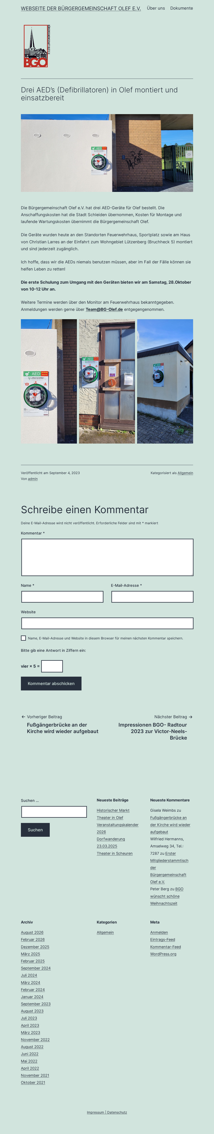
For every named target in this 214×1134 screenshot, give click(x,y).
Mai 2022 (29, 1061)
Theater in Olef (110, 817)
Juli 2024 (29, 975)
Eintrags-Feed (162, 939)
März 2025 (30, 954)
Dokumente (181, 8)
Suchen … (30, 800)
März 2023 (30, 1032)
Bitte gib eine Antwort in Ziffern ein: (53, 650)
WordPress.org (163, 954)
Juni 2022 (29, 1054)
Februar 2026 (33, 939)
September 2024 (36, 968)
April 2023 (30, 1025)
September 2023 (36, 1004)
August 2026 (32, 932)
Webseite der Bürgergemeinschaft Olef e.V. (81, 8)
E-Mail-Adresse (126, 585)
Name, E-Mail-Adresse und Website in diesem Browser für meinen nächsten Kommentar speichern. (105, 638)
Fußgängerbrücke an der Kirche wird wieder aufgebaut (170, 824)
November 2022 (35, 1039)
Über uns (156, 8)
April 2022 (30, 1068)
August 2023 (32, 1011)
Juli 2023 (29, 1018)
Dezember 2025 (35, 947)
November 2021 (35, 1075)
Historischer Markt (113, 810)
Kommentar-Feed (165, 947)
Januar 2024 (32, 997)
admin (33, 479)
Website (28, 612)
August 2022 (32, 1047)
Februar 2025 (33, 961)
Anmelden (159, 932)
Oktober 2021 (33, 1082)
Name (27, 585)
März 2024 (30, 982)
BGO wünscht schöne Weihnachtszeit (166, 896)
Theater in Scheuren (115, 853)
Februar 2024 (33, 989)
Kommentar (33, 533)
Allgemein (185, 473)
